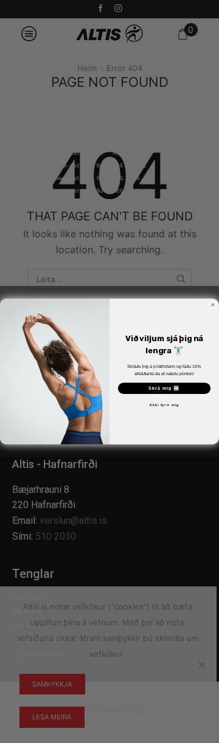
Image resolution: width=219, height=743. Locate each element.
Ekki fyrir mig (164, 405)
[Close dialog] (212, 305)
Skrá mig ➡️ (163, 388)
